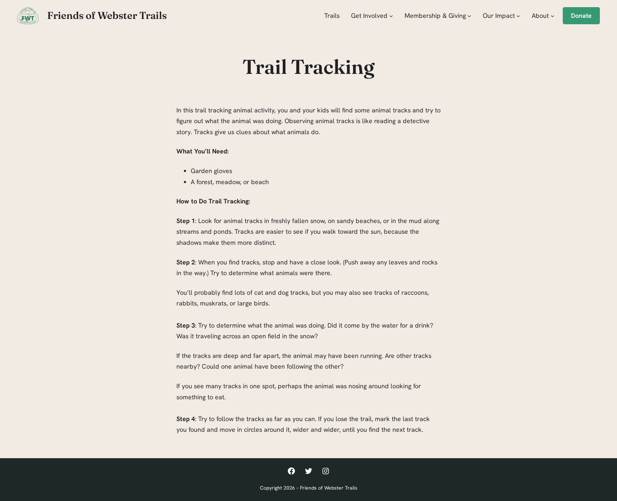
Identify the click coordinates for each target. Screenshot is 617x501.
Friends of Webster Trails (107, 15)
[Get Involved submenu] (391, 15)
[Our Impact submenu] (518, 15)
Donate (581, 15)
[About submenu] (553, 15)
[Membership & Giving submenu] (469, 15)
